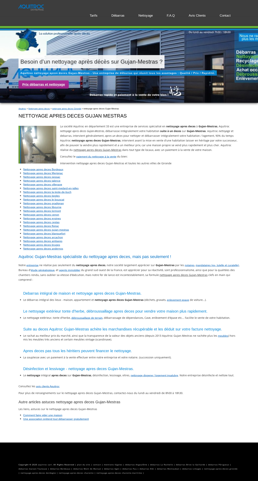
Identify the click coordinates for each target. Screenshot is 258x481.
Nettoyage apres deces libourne (42, 207)
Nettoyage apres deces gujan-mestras (46, 229)
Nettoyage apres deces (39, 109)
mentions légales (113, 464)
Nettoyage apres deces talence (41, 180)
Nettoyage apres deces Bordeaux (43, 169)
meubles (223, 335)
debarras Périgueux (218, 464)
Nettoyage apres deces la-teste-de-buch (47, 192)
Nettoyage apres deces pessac (41, 176)
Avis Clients (197, 15)
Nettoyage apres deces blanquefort (44, 233)
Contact (225, 15)
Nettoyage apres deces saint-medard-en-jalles (51, 188)
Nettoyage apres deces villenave (42, 184)
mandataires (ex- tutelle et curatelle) (217, 265)
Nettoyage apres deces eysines (42, 218)
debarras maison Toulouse (33, 468)
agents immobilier (69, 270)
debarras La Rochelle (161, 464)
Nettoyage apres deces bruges (41, 244)
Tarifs (93, 15)
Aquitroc (22, 109)
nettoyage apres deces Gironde (66, 109)
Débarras (117, 15)
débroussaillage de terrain (87, 317)
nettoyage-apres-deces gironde (221, 468)
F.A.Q (171, 15)
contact (97, 464)
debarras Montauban (168, 468)
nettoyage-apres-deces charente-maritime (119, 473)
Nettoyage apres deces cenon (41, 214)
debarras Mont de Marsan (87, 468)
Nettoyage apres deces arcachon (43, 237)
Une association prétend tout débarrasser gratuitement (56, 418)
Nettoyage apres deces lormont (42, 210)
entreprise (32, 265)
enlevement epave (178, 299)
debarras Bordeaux (60, 468)
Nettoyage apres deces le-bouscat (43, 199)
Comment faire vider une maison (42, 415)
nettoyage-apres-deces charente (76, 473)
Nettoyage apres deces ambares (42, 241)
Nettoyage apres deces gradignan (43, 203)
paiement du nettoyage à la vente (96, 156)
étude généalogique (43, 270)
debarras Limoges (191, 468)
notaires (189, 265)
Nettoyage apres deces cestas (41, 222)
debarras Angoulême (136, 464)
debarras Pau (129, 468)
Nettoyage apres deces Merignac (43, 173)
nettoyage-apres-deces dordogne (38, 473)
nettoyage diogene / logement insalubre (154, 375)
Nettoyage (145, 15)
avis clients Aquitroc (47, 386)
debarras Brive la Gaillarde (190, 464)
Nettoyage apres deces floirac (41, 225)
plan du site (83, 464)
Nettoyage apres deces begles (41, 195)
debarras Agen (112, 468)
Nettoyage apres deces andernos (43, 248)
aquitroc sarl (45, 464)
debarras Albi (147, 468)
